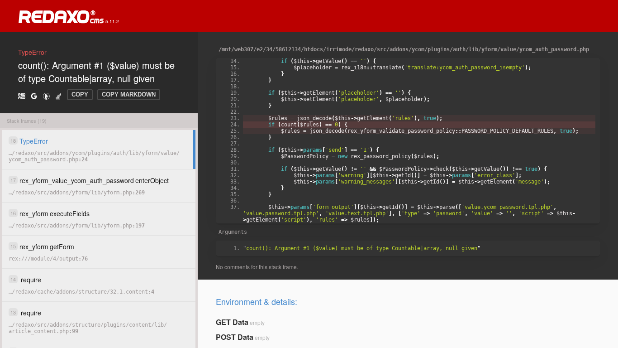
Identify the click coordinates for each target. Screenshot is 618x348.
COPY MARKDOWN (129, 94)
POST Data (234, 337)
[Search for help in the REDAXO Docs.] (21, 95)
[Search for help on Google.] (34, 95)
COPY (79, 94)
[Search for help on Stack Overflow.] (58, 95)
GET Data (232, 322)
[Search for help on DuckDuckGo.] (46, 95)
